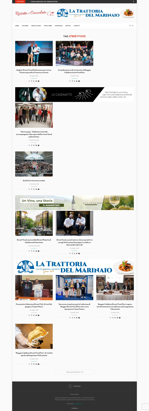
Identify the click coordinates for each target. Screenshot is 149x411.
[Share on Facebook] (31, 81)
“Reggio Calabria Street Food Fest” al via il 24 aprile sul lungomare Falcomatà (34, 354)
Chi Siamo (25, 25)
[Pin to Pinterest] (36, 81)
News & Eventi (36, 25)
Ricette (68, 25)
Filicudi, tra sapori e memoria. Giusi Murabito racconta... (50, 2)
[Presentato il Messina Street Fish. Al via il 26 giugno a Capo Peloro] (34, 287)
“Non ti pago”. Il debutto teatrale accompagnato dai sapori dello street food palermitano (34, 134)
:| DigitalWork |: (78, 404)
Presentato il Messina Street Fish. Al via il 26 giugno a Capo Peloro (34, 305)
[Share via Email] (38, 81)
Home (17, 25)
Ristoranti (58, 25)
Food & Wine (48, 25)
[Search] (133, 26)
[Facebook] (133, 1)
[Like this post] (29, 81)
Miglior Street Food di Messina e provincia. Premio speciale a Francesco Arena (34, 71)
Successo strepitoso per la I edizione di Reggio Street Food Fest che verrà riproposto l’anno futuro (74, 307)
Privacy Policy (74, 394)
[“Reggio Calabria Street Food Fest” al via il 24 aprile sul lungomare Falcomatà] (34, 336)
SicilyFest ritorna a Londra (34, 180)
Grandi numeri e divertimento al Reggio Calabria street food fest (74, 71)
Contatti (77, 25)
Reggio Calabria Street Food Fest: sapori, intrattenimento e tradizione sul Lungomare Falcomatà (115, 307)
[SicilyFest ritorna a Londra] (34, 164)
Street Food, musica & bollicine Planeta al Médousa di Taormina (34, 241)
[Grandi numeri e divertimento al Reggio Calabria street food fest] (74, 53)
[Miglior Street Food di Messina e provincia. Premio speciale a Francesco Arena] (34, 53)
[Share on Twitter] (34, 81)
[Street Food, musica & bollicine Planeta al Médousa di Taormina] (34, 223)
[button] (27, 1)
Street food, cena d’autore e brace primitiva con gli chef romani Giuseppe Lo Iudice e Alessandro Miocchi (74, 242)
